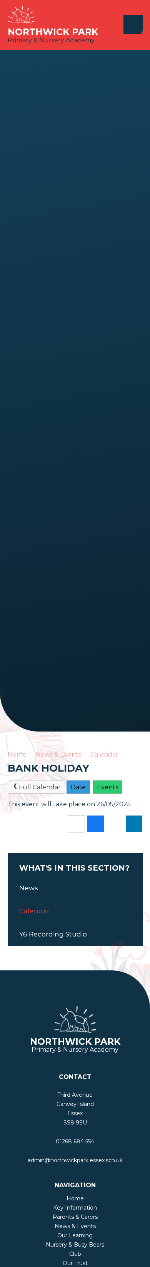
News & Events (58, 754)
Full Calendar (40, 787)
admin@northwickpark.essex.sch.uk (75, 1160)
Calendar (104, 754)
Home (17, 754)
